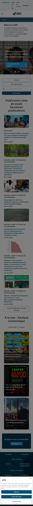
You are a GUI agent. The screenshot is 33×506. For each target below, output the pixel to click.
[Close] (31, 478)
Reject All (16, 492)
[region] (16, 491)
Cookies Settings (16, 501)
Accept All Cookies (16, 496)
